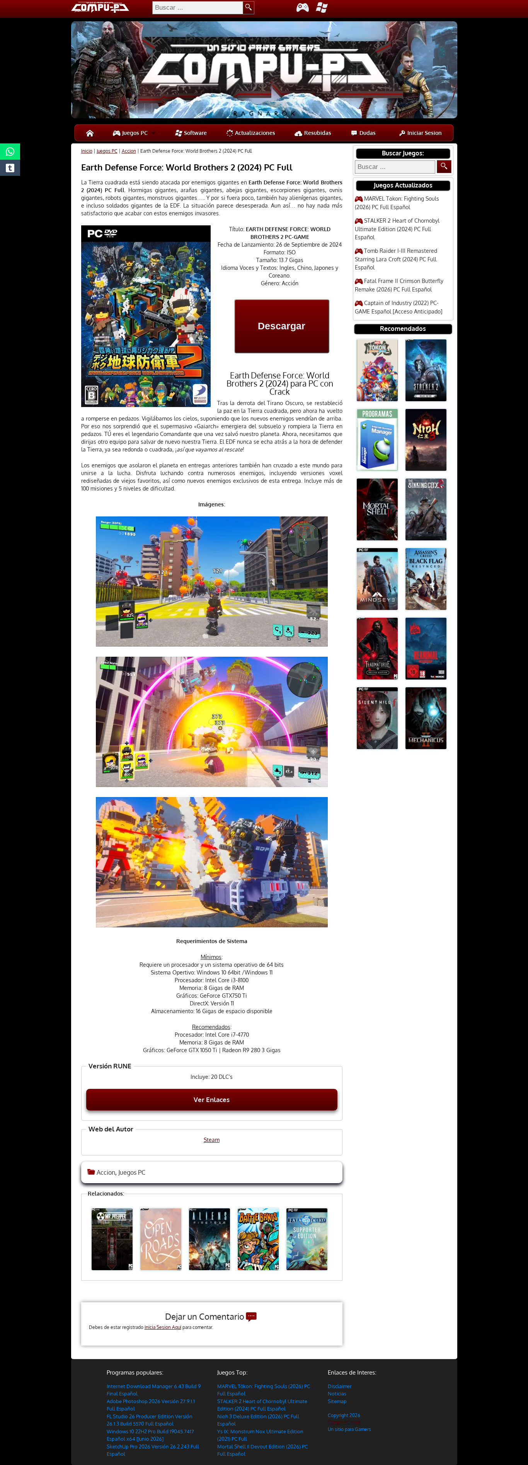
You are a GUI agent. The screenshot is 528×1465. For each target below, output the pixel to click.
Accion (129, 151)
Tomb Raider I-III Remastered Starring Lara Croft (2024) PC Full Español (396, 259)
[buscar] (248, 7)
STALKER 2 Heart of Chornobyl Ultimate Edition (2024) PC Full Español (397, 228)
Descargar (281, 325)
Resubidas (317, 132)
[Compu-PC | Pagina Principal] (90, 133)
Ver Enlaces (212, 1099)
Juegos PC (134, 132)
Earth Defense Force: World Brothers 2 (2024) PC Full (187, 167)
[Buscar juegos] (444, 166)
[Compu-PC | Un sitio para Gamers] (264, 70)
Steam (212, 1139)
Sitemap (337, 1401)
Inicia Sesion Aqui (163, 1327)
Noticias (337, 1393)
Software (194, 132)
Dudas (367, 132)
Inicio (86, 151)
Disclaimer (340, 1386)
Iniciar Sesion (424, 132)
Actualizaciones (254, 132)
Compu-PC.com (344, 1422)
